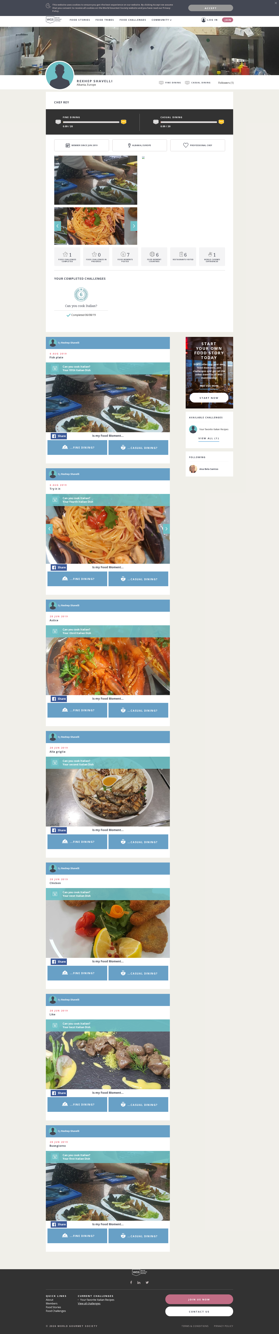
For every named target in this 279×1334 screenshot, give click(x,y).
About (49, 1300)
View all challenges (89, 1303)
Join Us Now (199, 1299)
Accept (211, 8)
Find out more (209, 385)
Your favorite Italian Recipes (97, 1300)
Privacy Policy (223, 1326)
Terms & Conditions (195, 1326)
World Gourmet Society (54, 19)
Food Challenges (133, 19)
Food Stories (80, 19)
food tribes (105, 19)
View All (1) (208, 438)
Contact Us (199, 1311)
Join (228, 19)
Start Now (209, 397)
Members (51, 1303)
